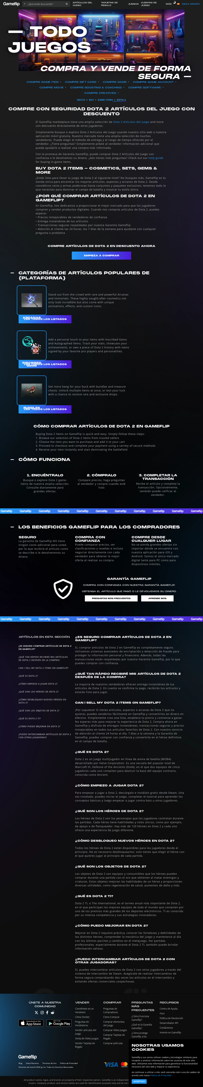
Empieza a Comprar (101, 255)
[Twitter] (36, 1013)
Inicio (81, 99)
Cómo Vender (82, 1017)
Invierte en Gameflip (170, 1032)
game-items (105, 99)
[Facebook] (47, 1013)
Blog (20, 1063)
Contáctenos (166, 1027)
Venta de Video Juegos (87, 1038)
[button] (66, 4)
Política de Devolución (171, 1018)
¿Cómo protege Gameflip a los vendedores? (140, 1036)
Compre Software (144, 87)
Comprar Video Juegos (115, 1030)
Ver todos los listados (45, 319)
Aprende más (157, 598)
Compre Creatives (100, 93)
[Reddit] (52, 1013)
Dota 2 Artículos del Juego (131, 122)
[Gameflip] (11, 4)
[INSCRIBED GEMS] (32, 345)
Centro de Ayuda (168, 1008)
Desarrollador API (169, 1023)
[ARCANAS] (32, 300)
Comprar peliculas (113, 1043)
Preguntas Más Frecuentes (111, 598)
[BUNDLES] (32, 390)
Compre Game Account (153, 82)
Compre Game (115, 82)
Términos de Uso (49, 1063)
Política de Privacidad (69, 1063)
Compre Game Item (42, 82)
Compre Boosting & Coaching (96, 87)
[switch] (174, 4)
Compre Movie (51, 87)
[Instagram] (42, 1013)
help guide (156, 158)
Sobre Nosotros (32, 1063)
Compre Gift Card (80, 82)
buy (91, 99)
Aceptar (139, 1081)
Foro (162, 1013)
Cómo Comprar (111, 1017)
